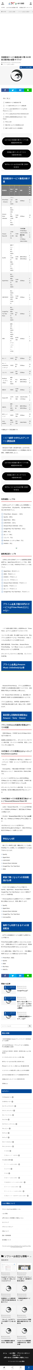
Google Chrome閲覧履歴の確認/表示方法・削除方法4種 (24, 1342)
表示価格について (6, 1239)
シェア (12, 1368)
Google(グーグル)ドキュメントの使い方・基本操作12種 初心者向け (24, 1278)
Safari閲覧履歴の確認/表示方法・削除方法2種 (8, 1341)
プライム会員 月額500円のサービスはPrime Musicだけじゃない (15, 110)
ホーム (5, 1353)
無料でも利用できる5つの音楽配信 (13, 128)
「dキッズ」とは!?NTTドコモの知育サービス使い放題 (8, 1321)
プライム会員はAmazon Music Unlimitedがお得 (16, 113)
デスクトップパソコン (10, 1124)
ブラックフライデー (9, 1106)
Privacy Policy (28, 1246)
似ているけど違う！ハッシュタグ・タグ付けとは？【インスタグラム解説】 (24, 1005)
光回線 (8, 1151)
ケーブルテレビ (8, 1142)
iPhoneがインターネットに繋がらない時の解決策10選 (15, 1066)
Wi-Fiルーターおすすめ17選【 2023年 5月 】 (13, 1061)
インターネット (9, 1146)
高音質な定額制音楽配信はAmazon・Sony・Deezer (15, 118)
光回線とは (5, 1083)
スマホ (6, 1119)
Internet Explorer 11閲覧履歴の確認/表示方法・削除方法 (24, 1321)
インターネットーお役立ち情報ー (15, 1191)
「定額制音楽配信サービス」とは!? (24, 1018)
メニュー (20, 1368)
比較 (7, 1173)
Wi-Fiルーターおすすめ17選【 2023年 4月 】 (16, 165)
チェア (6, 1137)
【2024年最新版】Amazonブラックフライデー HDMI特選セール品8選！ (16, 1039)
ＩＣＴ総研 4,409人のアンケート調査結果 (14, 105)
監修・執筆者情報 (6, 1235)
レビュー (7, 1128)
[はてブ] (20, 90)
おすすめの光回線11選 (12, 7)
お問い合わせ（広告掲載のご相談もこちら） (13, 1218)
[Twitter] (12, 90)
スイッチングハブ (9, 1110)
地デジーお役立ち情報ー (12, 1177)
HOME (3, 7)
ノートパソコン (9, 1115)
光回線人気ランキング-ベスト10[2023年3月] (16, 153)
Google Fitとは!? (22, 990)
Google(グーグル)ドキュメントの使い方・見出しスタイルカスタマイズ (8, 1278)
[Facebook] (5, 90)
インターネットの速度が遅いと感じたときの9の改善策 (15, 1070)
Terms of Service (16, 1247)
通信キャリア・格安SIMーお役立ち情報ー (17, 1195)
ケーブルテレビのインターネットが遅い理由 (13, 1057)
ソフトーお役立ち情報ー (24, 11)
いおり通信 (5, 1213)
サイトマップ (5, 1222)
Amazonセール (8, 1097)
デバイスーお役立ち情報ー (13, 1186)
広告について (5, 1231)
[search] (30, 1026)
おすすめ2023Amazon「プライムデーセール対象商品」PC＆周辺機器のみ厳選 (16, 1045)
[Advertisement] (16, 35)
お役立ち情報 (12, 11)
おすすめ (9, 1168)
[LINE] (28, 90)
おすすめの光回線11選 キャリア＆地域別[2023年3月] (16, 141)
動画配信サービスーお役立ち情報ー (15, 1182)
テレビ (6, 1133)
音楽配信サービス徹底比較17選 (12, 102)
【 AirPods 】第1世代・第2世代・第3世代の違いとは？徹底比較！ (16, 1052)
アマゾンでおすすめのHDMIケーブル (11, 1209)
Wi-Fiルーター (8, 1101)
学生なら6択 (7, 121)
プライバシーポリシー (7, 1226)
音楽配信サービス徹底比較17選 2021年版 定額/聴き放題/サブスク (8, 1300)
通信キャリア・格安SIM (12, 1155)
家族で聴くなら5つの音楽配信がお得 (13, 125)
